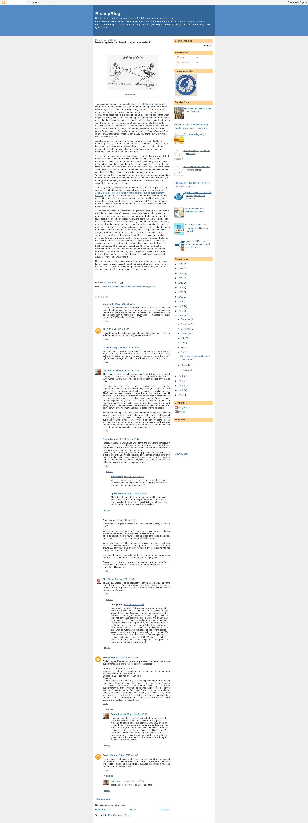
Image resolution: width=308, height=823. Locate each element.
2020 (181, 292)
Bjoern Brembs (110, 439)
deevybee (115, 781)
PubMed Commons (140, 287)
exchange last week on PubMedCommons (138, 104)
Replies (109, 471)
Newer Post (100, 809)
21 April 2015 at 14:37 (137, 493)
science (152, 287)
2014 (181, 376)
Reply (105, 321)
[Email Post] (121, 282)
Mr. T (105, 329)
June (183, 343)
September (186, 329)
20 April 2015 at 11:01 (125, 304)
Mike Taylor (108, 579)
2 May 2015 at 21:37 (134, 781)
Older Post (165, 809)
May (183, 347)
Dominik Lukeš (110, 370)
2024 (181, 273)
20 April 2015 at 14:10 (119, 329)
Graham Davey (110, 347)
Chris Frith (108, 304)
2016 (181, 311)
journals (111, 287)
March (184, 365)
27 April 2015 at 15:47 (128, 755)
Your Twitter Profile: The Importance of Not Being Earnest (195, 228)
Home (133, 809)
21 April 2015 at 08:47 (129, 439)
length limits (119, 287)
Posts (182, 57)
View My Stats (182, 454)
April (183, 352)
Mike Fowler (117, 476)
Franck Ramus (110, 657)
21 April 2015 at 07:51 (129, 370)
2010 (181, 395)
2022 (181, 283)
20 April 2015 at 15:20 (128, 347)
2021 (181, 287)
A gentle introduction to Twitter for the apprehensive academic (197, 195)
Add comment (103, 799)
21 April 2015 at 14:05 (134, 476)
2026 (181, 264)
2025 (181, 269)
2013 (181, 381)
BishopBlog (107, 13)
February (185, 370)
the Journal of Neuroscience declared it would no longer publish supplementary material (130, 193)
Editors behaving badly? (194, 134)
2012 (181, 385)
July (183, 338)
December (186, 319)
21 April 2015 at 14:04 (126, 520)
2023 (181, 278)
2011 (181, 390)
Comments (184, 63)
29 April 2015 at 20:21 (134, 604)
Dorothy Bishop (183, 407)
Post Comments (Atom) (119, 815)
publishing (128, 287)
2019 (181, 297)
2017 (181, 306)
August (184, 333)
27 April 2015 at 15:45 (128, 657)
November (186, 324)
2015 (181, 315)
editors (104, 287)
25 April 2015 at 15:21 (125, 579)
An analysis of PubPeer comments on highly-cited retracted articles (196, 244)
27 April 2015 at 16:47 (137, 714)
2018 (181, 301)
